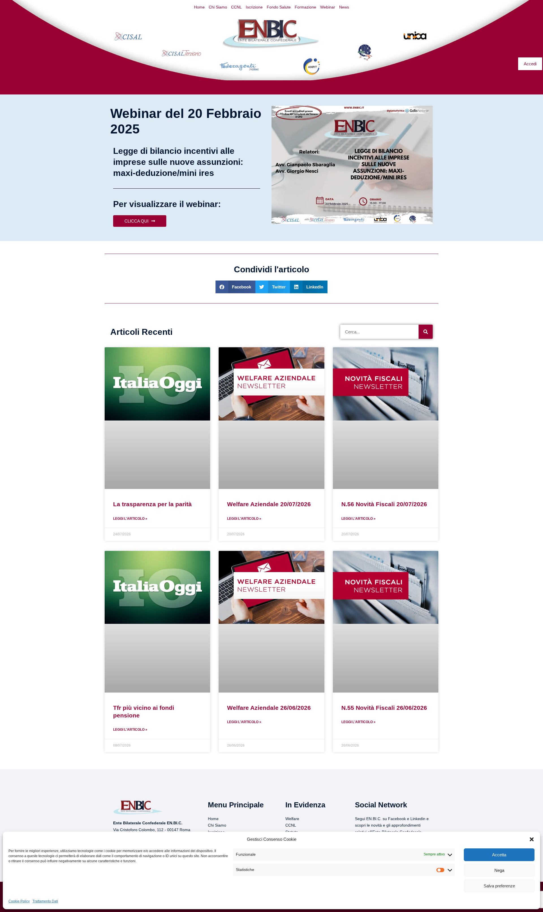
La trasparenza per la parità (152, 504)
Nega (499, 870)
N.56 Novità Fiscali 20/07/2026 (384, 504)
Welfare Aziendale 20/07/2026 (269, 504)
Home (199, 7)
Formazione (305, 7)
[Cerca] (426, 332)
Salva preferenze (499, 885)
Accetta (499, 854)
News (344, 7)
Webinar (327, 7)
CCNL (236, 7)
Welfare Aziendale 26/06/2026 (269, 707)
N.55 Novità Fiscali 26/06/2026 (384, 707)
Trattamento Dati (45, 901)
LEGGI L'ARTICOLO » (130, 519)
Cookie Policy (19, 901)
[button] (532, 839)
